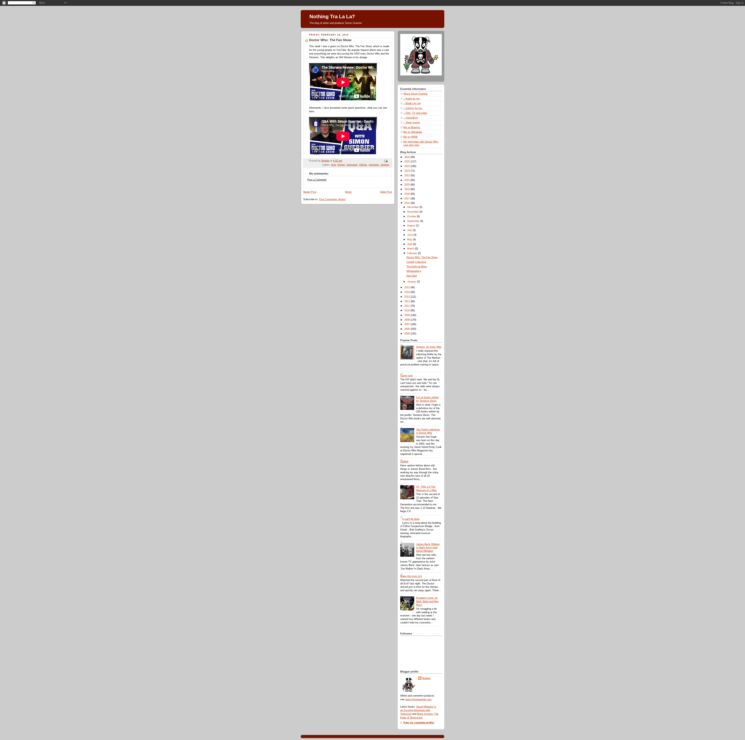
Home (348, 192)
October (412, 216)
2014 (407, 292)
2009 (407, 315)
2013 (407, 296)
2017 (407, 198)
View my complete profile (418, 722)
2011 (407, 306)
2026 (407, 157)
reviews (385, 165)
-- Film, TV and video (415, 113)
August (411, 225)
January (412, 281)
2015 (407, 287)
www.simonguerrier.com (418, 699)
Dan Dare (411, 275)
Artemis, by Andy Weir (428, 347)
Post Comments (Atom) (332, 199)
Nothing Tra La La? (332, 16)
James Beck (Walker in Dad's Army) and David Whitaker (428, 547)
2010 (407, 310)
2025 (407, 161)
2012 (407, 301)
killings (363, 165)
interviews (352, 165)
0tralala (426, 678)
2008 (407, 320)
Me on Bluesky (411, 127)
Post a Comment (316, 179)
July (410, 230)
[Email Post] (385, 161)
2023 (407, 171)
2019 (407, 189)
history (341, 165)
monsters (374, 165)
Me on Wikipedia (412, 132)
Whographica (413, 271)
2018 (407, 194)
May (410, 239)
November (413, 211)
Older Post (386, 192)
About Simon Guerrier (415, 94)
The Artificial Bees (416, 266)
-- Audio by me (411, 98)
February (412, 253)
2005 (407, 333)
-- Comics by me (412, 108)
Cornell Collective (416, 262)
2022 (407, 175)
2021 (407, 180)
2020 (407, 184)
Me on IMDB (410, 137)
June (410, 235)
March (411, 248)
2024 (407, 166)
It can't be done (410, 519)
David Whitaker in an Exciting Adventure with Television (418, 710)
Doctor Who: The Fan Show (421, 257)
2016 (407, 203)
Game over (406, 375)
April (410, 244)
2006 (407, 329)
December (413, 207)
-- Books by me (412, 103)
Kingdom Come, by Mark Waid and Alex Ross (427, 601)
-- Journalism (410, 117)
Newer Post (309, 192)
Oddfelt (404, 461)
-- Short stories (411, 122)
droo (333, 165)
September (413, 221)
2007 (407, 324)
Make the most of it (411, 576)
